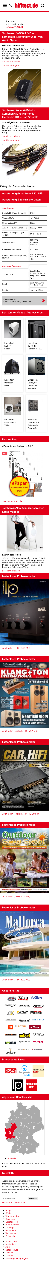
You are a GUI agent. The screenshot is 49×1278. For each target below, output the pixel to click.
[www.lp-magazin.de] (17, 1090)
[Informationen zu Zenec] (37, 1049)
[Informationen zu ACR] (11, 999)
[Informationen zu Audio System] (23, 999)
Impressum (11, 1241)
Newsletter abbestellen (13, 1202)
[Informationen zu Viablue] (11, 1051)
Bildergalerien (12, 1224)
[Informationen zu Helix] (24, 1021)
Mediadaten (11, 1244)
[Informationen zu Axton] (36, 998)
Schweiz (12, 1158)
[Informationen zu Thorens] (38, 1042)
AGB (7, 1247)
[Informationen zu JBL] (10, 1028)
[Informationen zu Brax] (10, 1006)
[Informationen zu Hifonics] (38, 1020)
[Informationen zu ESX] (10, 1014)
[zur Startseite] (26, 5)
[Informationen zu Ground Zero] (10, 1020)
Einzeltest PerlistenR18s (9, 382)
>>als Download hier (12, 501)
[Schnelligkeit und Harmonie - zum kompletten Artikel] (24, 162)
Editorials (10, 1236)
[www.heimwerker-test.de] (38, 1075)
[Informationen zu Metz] (35, 1027)
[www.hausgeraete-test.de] (24, 1075)
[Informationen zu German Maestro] (36, 1013)
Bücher (9, 1213)
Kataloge (9, 1227)
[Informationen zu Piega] (38, 1035)
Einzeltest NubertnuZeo (9, 346)
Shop (7, 1210)
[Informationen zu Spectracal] (24, 1042)
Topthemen (10, 1233)
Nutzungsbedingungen (16, 1258)
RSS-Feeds (10, 1230)
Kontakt (9, 1255)
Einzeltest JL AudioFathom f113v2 (35, 346)
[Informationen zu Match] (21, 1026)
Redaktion (10, 1219)
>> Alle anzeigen (10, 65)
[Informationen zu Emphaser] (38, 1006)
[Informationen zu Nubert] (24, 1035)
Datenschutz (11, 1249)
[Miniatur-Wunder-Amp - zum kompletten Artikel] (24, 87)
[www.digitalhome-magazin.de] (10, 1075)
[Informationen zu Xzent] (23, 1049)
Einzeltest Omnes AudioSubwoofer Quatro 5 (34, 424)
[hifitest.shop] (31, 1090)
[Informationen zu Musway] (10, 1034)
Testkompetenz (12, 1216)
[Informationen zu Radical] (10, 1043)
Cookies (9, 1252)
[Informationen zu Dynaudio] (24, 1005)
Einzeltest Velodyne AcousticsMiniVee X (33, 384)
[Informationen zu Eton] (22, 1012)
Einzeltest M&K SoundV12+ (10, 422)
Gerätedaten (11, 1221)
